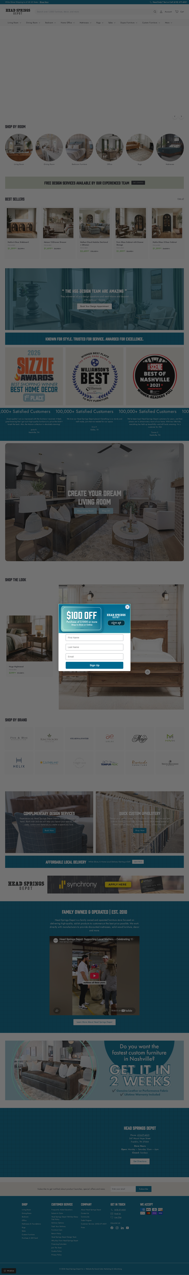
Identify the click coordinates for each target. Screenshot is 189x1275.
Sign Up (94, 665)
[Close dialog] (127, 607)
